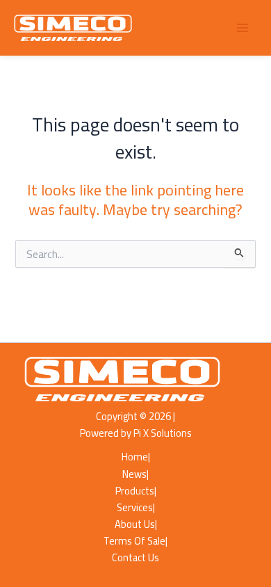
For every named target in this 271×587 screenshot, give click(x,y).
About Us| (136, 524)
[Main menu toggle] (242, 27)
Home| (136, 457)
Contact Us (135, 557)
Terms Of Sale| (135, 541)
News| (135, 474)
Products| (135, 491)
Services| (136, 507)
